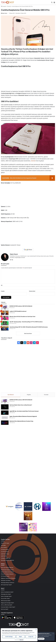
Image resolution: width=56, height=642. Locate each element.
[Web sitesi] (11, 260)
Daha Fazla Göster (28, 333)
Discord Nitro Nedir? (5, 598)
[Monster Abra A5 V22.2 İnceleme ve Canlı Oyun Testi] (5, 318)
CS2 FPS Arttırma (5, 551)
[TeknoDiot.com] (7, 2)
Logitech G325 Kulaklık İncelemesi (18, 311)
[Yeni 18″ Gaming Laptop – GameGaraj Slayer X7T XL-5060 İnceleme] (5, 323)
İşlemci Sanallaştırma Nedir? (7, 592)
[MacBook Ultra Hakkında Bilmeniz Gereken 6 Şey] (5, 422)
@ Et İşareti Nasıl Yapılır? (6, 584)
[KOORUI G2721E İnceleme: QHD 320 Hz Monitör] (5, 307)
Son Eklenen (11, 394)
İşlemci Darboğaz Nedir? (6, 596)
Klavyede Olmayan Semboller (7, 560)
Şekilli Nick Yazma (5, 553)
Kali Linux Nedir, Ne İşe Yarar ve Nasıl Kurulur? (21, 405)
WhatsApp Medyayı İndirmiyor (7, 582)
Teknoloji (9, 6)
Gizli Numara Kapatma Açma (7, 569)
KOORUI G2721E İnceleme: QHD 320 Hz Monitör (21, 306)
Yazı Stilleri (3, 545)
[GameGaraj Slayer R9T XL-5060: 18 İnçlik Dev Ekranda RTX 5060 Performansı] (5, 328)
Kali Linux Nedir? (4, 609)
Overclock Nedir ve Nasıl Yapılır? (8, 607)
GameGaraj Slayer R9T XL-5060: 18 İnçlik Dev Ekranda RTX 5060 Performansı (29, 327)
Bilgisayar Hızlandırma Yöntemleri (8, 578)
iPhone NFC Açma (5, 543)
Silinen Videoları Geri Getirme (7, 571)
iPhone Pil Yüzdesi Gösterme (7, 574)
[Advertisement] (28, 78)
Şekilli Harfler (4, 556)
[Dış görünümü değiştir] (52, 2)
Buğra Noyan (4, 13)
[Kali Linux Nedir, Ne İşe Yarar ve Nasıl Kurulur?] (5, 407)
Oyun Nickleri (4, 547)
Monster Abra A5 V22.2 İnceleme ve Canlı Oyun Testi (22, 316)
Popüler (29, 394)
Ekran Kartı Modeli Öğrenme (7, 567)
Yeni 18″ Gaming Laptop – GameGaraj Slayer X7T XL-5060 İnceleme (26, 321)
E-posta (2, 291)
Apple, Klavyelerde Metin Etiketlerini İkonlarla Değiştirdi (23, 416)
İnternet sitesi (32, 291)
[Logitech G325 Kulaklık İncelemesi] (5, 313)
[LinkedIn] (12, 260)
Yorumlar (46, 394)
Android (33, 160)
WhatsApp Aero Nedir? (6, 594)
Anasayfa (4, 6)
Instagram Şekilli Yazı (5, 558)
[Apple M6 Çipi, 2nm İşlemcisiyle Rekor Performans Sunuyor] (5, 412)
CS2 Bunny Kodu (4, 549)
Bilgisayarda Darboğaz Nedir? (7, 602)
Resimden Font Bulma (6, 580)
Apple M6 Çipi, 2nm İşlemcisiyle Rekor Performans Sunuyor (24, 411)
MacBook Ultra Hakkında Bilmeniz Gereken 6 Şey (21, 421)
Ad (1, 285)
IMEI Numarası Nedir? (5, 600)
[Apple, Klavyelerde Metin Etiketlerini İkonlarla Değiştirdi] (5, 418)
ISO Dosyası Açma (5, 576)
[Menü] (54, 2)
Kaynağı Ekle (41, 638)
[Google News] (28, 249)
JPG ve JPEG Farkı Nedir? (6, 604)
